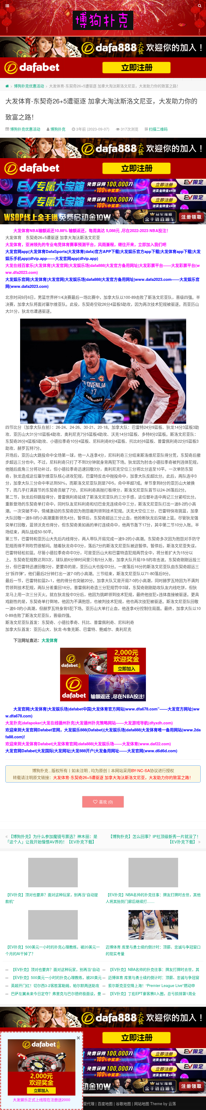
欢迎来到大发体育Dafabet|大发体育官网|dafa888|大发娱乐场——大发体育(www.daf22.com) (88, 744)
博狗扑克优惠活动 (29, 85)
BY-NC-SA (140, 770)
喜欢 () (106, 801)
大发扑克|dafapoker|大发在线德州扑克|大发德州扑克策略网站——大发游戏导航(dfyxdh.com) (89, 723)
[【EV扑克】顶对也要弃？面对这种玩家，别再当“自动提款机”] (53, 872)
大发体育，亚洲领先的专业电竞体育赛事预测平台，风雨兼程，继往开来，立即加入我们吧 (85, 244)
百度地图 (105, 1103)
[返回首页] (7, 85)
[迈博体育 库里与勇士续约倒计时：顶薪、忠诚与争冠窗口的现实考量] (153, 924)
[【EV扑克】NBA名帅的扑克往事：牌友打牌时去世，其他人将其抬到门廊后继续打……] (153, 872)
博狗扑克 (57, 129)
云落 (172, 1103)
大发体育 (50, 640)
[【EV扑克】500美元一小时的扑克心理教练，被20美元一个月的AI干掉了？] (53, 924)
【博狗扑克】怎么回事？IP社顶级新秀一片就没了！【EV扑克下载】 (154, 838)
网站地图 (141, 1103)
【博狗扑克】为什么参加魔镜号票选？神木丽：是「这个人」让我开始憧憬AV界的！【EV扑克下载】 (51, 838)
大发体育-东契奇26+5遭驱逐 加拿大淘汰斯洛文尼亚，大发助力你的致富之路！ (123, 777)
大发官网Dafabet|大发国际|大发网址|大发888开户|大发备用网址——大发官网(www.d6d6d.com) (91, 751)
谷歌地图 (123, 1103)
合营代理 (86, 1103)
